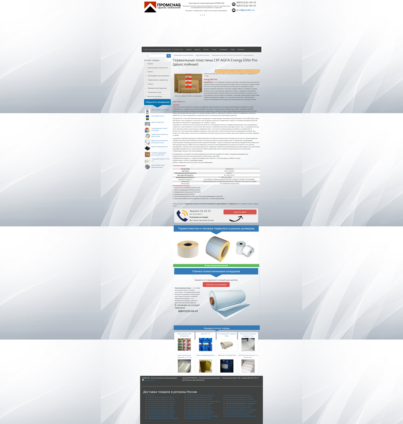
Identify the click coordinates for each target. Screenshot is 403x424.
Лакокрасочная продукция (157, 88)
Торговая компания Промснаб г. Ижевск (238, 407)
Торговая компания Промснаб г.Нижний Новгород (203, 401)
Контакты (241, 49)
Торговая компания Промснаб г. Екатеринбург (240, 410)
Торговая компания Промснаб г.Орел (198, 410)
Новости (197, 49)
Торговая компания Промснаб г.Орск (237, 414)
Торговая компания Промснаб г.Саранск (160, 397)
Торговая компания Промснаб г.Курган (238, 395)
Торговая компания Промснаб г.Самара (160, 407)
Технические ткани (154, 92)
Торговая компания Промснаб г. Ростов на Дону (241, 401)
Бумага (150, 64)
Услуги (232, 49)
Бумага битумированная (159, 146)
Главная (188, 49)
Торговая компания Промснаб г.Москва (199, 397)
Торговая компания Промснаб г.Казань (199, 407)
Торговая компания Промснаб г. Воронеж (161, 403)
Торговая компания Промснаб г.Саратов (160, 399)
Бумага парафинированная (206, 355)
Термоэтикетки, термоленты (158, 80)
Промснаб (150, 395)
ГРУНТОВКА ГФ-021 (157, 116)
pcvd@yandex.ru (245, 9)
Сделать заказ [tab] (240, 212)
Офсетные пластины (202, 55)
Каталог (206, 49)
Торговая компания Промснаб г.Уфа (198, 405)
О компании (223, 49)
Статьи (214, 49)
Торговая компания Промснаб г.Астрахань (239, 399)
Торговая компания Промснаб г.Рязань (199, 399)
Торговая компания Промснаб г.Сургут (199, 414)
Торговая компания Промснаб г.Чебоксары (200, 395)
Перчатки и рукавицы (154, 96)
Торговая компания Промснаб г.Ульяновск (161, 401)
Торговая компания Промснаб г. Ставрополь (163, 49)
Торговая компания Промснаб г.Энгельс (160, 416)
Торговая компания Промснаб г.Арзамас (199, 403)
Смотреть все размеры (216, 284)
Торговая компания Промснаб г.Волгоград (161, 412)
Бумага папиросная (157, 122)
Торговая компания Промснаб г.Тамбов (160, 405)
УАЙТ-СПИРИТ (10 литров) (160, 110)
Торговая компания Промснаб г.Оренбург (239, 397)
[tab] (157, 64)
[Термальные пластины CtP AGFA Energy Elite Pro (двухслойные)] (188, 83)
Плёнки (150, 84)
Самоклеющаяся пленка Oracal (157, 68)
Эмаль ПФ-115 (205, 334)
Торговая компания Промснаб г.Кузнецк (160, 410)
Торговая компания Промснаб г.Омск (198, 418)
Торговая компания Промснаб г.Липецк (160, 414)
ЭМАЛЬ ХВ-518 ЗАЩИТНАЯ (227, 355)
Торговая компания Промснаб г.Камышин (200, 412)
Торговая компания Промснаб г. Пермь (238, 405)
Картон (150, 72)
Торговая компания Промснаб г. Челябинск (239, 412)
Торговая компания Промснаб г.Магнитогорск (240, 416)
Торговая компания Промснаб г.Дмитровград (162, 418)
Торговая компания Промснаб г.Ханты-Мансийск (202, 416)
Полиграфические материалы (158, 76)
